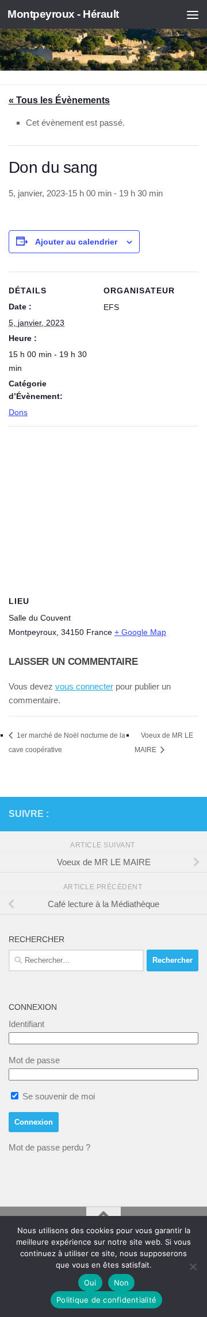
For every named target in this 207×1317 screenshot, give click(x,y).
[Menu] (192, 14)
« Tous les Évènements (59, 100)
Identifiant (26, 1024)
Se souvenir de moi (57, 1096)
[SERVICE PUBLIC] (191, 813)
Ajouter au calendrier (76, 241)
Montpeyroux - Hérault (63, 14)
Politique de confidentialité (106, 1299)
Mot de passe (34, 1060)
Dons (18, 412)
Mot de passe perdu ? (49, 1147)
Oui (90, 1282)
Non (121, 1282)
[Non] (192, 1266)
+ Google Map (140, 632)
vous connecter (84, 686)
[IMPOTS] (173, 814)
